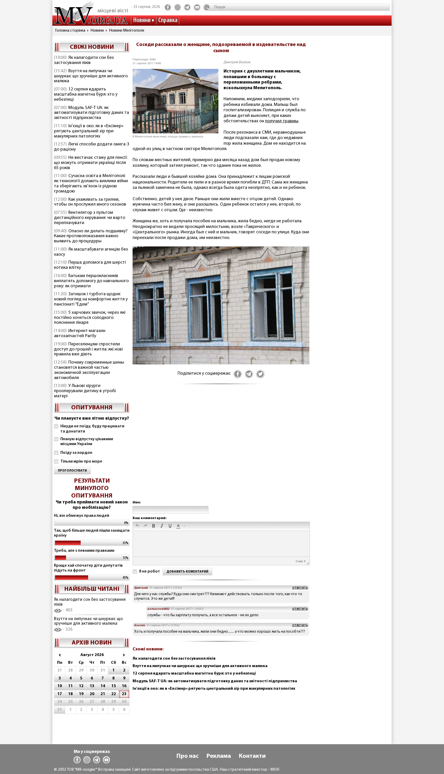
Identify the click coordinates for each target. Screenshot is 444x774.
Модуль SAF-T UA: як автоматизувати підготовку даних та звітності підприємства (91, 113)
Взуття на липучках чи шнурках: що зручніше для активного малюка (91, 76)
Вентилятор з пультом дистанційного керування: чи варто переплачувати (89, 217)
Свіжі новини (92, 47)
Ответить (300, 587)
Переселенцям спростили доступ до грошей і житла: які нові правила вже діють (88, 349)
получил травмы (281, 121)
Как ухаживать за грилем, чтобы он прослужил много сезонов (90, 202)
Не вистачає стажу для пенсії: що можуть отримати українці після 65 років (90, 162)
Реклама (218, 756)
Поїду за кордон (76, 453)
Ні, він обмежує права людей (81, 516)
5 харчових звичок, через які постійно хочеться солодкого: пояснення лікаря (89, 317)
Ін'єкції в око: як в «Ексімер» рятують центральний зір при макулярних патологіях (89, 131)
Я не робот (149, 571)
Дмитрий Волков (237, 62)
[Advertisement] (221, 448)
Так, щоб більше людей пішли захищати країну (92, 533)
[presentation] (137, 526)
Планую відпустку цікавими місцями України (86, 441)
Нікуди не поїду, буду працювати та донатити (92, 428)
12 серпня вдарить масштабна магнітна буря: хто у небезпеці (85, 94)
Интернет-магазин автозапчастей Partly (79, 333)
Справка (168, 20)
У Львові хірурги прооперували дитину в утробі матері (85, 391)
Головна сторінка (70, 31)
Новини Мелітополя (126, 31)
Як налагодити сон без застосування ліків (84, 60)
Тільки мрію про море (81, 461)
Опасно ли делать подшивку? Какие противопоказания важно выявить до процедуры (90, 236)
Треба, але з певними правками (84, 551)
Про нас (187, 756)
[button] (137, 526)
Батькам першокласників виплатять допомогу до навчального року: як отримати (91, 281)
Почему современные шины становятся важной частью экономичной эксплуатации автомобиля (89, 370)
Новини (142, 20)
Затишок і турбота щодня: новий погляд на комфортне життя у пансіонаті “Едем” (91, 299)
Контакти (252, 756)
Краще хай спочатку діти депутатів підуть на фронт (88, 568)
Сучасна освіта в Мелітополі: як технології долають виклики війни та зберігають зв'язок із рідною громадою (91, 184)
